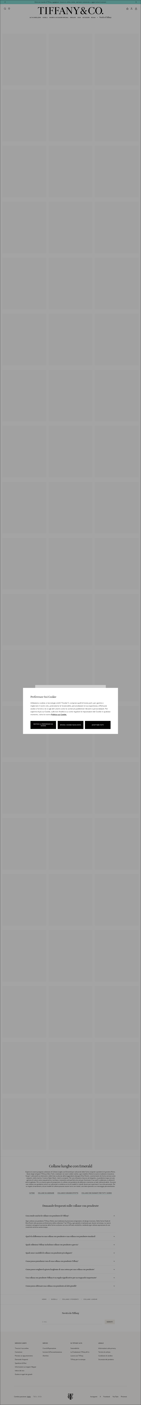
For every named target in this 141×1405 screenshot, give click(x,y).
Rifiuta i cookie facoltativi (70, 725)
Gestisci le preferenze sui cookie (43, 724)
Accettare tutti (98, 725)
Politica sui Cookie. (59, 714)
